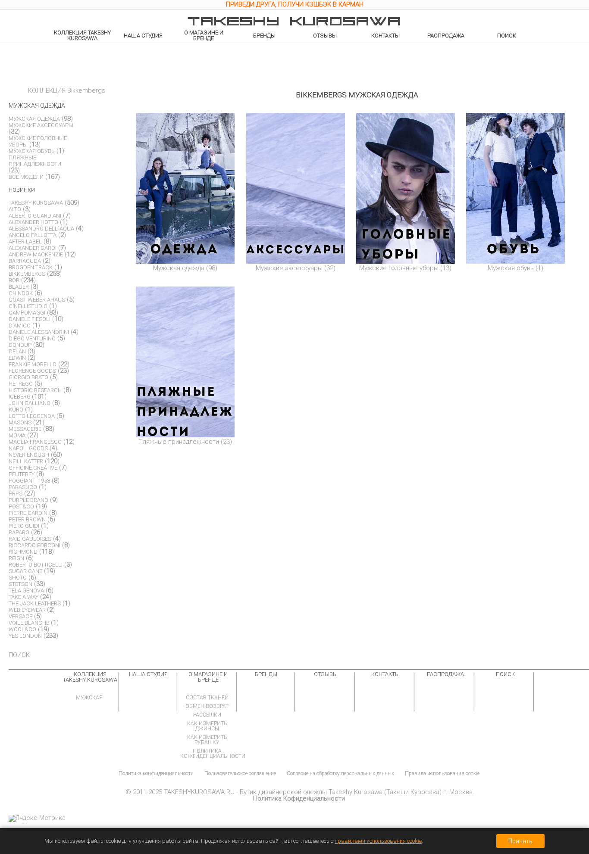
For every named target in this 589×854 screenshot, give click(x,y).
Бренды (264, 35)
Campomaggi (27, 312)
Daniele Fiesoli (29, 319)
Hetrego (21, 383)
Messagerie (25, 429)
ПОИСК (19, 655)
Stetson (20, 584)
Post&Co (21, 506)
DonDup (20, 345)
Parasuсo (23, 487)
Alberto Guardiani (35, 215)
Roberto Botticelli (36, 564)
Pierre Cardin (28, 513)
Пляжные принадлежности (178, 442)
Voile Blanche (29, 623)
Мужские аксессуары (289, 268)
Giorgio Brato (28, 377)
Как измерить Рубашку (207, 739)
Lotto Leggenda (32, 416)
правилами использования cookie (378, 841)
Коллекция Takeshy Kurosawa (82, 35)
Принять (520, 841)
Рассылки (207, 715)
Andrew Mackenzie (36, 254)
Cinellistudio (28, 306)
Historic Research (35, 390)
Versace (20, 616)
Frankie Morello (32, 364)
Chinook (21, 293)
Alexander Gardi (32, 248)
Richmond (23, 552)
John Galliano (29, 403)
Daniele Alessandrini (39, 332)
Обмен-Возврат (207, 706)
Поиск (506, 35)
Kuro (16, 409)
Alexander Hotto (33, 222)
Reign (16, 558)
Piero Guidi (24, 526)
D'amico (20, 325)
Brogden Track (31, 267)
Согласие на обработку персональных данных (340, 773)
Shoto (18, 577)
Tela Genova (26, 590)
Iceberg (20, 396)
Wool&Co (22, 629)
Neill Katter (26, 461)
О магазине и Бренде (203, 35)
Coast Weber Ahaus (37, 299)
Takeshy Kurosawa (36, 202)
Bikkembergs (27, 274)
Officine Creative (33, 467)
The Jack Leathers (35, 603)
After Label (25, 241)
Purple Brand (28, 500)
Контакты (385, 35)
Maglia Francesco (35, 442)
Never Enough (29, 455)
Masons (20, 422)
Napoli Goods (28, 448)
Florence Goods (32, 371)
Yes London (25, 636)
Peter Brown (27, 519)
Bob (14, 280)
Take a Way (23, 597)
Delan (17, 351)
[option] (294, 5)
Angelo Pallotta (32, 235)
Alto (15, 209)
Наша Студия (143, 35)
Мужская (89, 698)
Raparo (19, 532)
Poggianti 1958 (29, 480)
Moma (17, 435)
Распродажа (445, 35)
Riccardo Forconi (34, 545)
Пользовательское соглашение (240, 773)
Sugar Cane (25, 571)
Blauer (19, 287)
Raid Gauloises (30, 539)
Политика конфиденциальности (212, 753)
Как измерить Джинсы (207, 726)
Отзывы (325, 35)
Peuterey (21, 474)
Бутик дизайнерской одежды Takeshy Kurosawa (311, 792)
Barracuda (25, 261)
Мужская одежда (178, 268)
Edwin (17, 358)
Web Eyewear (28, 610)
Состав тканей (207, 698)
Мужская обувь (511, 268)
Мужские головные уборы (399, 268)
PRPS (15, 493)
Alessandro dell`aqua (41, 228)
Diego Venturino (32, 338)
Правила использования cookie (442, 773)
